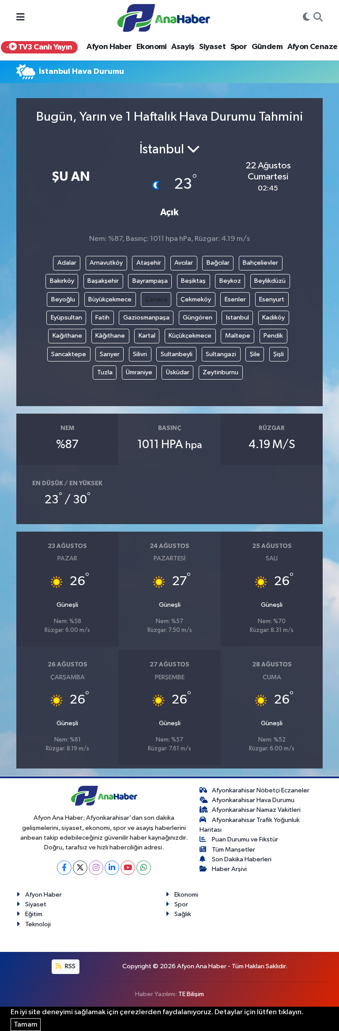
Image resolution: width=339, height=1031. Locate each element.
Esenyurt (271, 299)
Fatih (102, 317)
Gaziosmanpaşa (146, 317)
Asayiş (182, 47)
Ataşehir (148, 262)
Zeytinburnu (220, 372)
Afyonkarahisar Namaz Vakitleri (256, 810)
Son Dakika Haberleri (241, 859)
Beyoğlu (63, 299)
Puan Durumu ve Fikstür (245, 839)
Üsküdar (177, 372)
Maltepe (237, 335)
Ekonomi (151, 47)
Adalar (66, 262)
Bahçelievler (260, 262)
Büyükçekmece (110, 299)
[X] (80, 867)
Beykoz (230, 281)
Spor (238, 47)
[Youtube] (128, 867)
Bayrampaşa (150, 281)
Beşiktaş (193, 281)
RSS (69, 966)
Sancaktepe (68, 354)
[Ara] (318, 18)
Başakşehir (103, 281)
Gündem (267, 47)
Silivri (140, 354)
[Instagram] (96, 867)
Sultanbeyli (176, 354)
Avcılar (183, 262)
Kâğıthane (110, 335)
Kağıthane (67, 335)
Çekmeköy (196, 299)
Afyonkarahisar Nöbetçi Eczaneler (260, 790)
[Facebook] (64, 867)
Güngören (197, 317)
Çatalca (156, 299)
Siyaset (212, 47)
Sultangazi (221, 354)
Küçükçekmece (190, 335)
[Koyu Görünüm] (306, 18)
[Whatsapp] (143, 867)
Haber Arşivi (229, 869)
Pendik (273, 335)
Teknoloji (38, 924)
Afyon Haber (109, 47)
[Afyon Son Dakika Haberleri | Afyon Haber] (163, 17)
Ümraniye (139, 372)
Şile (255, 354)
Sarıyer (110, 354)
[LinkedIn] (112, 867)
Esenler (235, 299)
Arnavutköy (106, 262)
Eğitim (33, 914)
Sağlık (182, 914)
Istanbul (237, 317)
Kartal (147, 335)
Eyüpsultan (66, 317)
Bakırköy (62, 281)
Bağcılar (218, 262)
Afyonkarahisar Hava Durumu (253, 800)
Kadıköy (273, 317)
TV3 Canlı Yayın (44, 47)
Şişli (278, 354)
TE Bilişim (191, 994)
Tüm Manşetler (233, 849)
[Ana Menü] (20, 18)
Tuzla (105, 372)
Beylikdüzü (270, 281)
